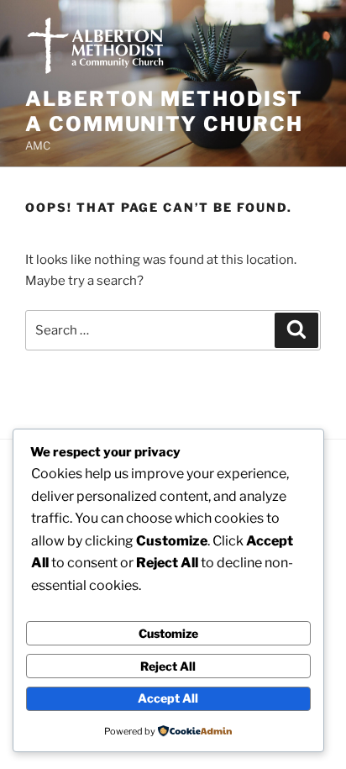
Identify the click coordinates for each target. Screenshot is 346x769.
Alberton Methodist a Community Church (164, 111)
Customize (168, 633)
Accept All (168, 698)
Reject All (168, 666)
